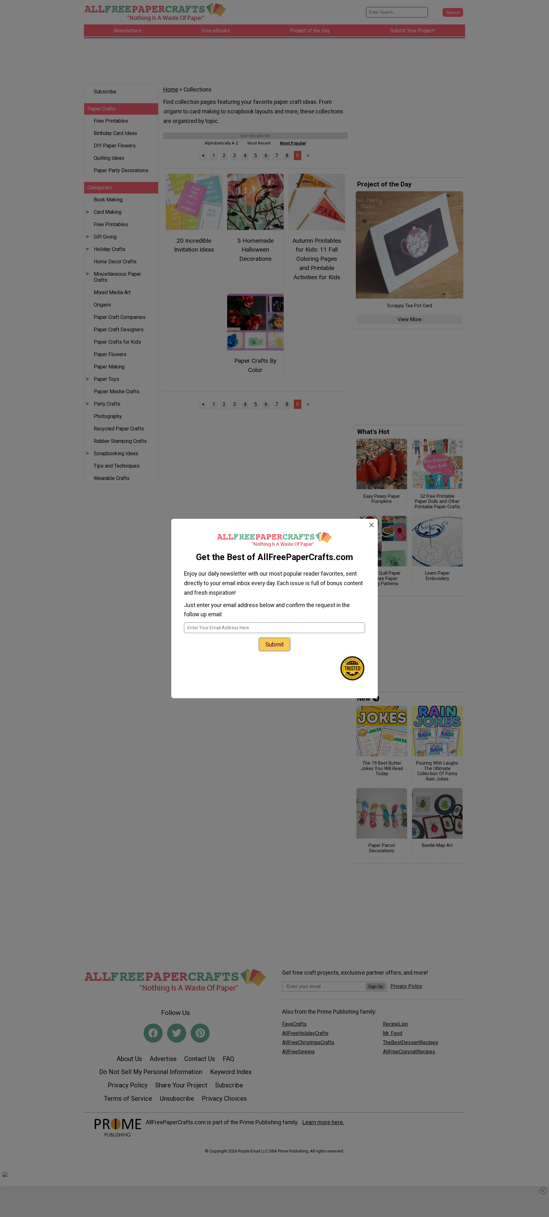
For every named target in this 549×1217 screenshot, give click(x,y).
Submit (274, 644)
